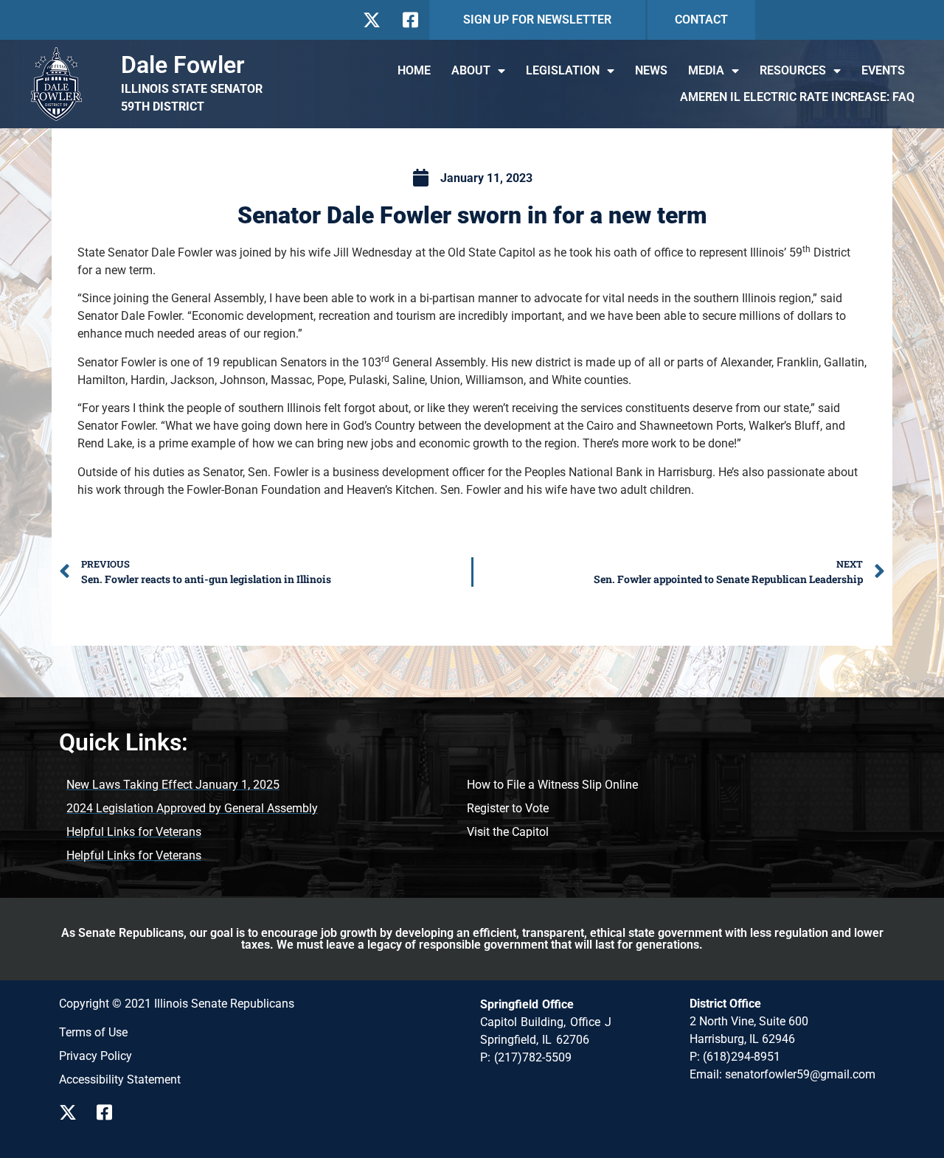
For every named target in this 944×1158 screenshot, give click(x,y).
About (470, 70)
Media (706, 70)
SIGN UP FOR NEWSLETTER (537, 20)
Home (414, 70)
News (651, 70)
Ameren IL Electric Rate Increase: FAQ (797, 97)
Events (883, 70)
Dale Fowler (183, 65)
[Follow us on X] (371, 20)
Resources (793, 70)
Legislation (563, 70)
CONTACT (701, 20)
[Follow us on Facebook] (409, 20)
